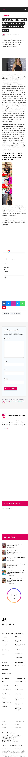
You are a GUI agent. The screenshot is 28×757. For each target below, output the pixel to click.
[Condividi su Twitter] (18, 303)
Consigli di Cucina (20, 682)
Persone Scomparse (5, 650)
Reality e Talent (19, 653)
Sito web (6, 379)
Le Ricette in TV (19, 690)
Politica (4, 655)
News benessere (6, 694)
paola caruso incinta (15, 313)
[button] (25, 9)
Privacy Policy (18, 727)
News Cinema (6, 665)
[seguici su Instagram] (6, 624)
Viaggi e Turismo (6, 702)
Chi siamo (4, 721)
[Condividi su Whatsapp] (22, 303)
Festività (4, 706)
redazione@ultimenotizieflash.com (14, 735)
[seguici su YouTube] (10, 624)
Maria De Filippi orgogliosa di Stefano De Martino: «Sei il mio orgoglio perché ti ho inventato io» (15, 572)
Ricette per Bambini (18, 709)
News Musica (5, 669)
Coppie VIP (18, 641)
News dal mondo (20, 665)
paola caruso (6, 313)
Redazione (4, 724)
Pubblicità (4, 727)
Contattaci (17, 724)
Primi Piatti (18, 694)
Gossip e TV (19, 634)
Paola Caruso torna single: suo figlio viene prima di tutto (16, 558)
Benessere (5, 679)
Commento (7, 338)
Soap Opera (18, 657)
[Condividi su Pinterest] (4, 307)
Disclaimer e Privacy (19, 721)
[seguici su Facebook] (3, 624)
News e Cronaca (7, 634)
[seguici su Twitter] (13, 624)
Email (5, 370)
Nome (5, 361)
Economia (5, 645)
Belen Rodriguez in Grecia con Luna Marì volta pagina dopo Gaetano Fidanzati (16, 551)
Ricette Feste (19, 704)
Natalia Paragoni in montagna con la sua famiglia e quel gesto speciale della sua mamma (15, 580)
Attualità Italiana (6, 637)
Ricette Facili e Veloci (19, 699)
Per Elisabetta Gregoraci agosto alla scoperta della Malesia (14, 545)
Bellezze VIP (5, 15)
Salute (3, 698)
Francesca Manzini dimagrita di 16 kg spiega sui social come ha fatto (16, 565)
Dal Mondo (5, 641)
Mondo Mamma (6, 690)
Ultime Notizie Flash (7, 508)
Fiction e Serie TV (20, 645)
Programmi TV (19, 649)
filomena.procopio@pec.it (11, 737)
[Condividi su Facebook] (4, 303)
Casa (3, 682)
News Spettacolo (7, 673)
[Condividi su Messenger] (8, 303)
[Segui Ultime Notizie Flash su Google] (14, 251)
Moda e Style (5, 686)
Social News (19, 662)
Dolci (16, 686)
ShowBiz (4, 662)
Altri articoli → (5, 429)
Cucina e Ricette (20, 679)
